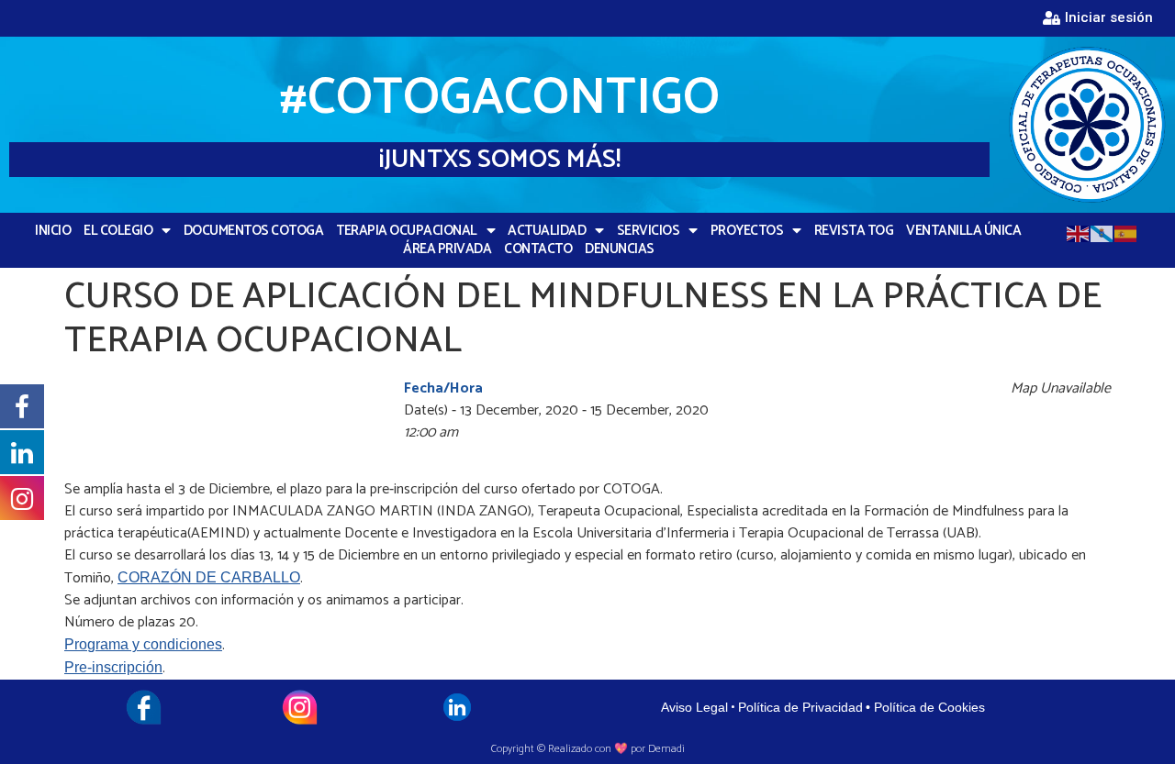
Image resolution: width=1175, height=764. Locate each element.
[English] (1079, 232)
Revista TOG (854, 231)
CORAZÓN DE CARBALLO (209, 577)
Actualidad (547, 231)
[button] (1098, 18)
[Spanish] (1126, 232)
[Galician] (1102, 232)
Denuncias (620, 249)
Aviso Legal (694, 707)
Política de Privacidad (800, 707)
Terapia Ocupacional (406, 231)
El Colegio (118, 231)
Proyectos (747, 231)
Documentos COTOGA (254, 231)
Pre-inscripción (113, 667)
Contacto (538, 249)
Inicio (53, 231)
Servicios (648, 231)
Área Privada (447, 249)
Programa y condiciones (143, 644)
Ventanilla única (963, 231)
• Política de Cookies (925, 707)
